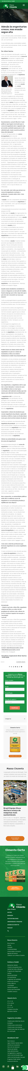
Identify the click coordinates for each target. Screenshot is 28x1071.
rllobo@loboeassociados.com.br (11, 650)
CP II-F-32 (10, 1001)
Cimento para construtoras (14, 1025)
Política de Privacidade (13, 989)
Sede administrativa (12, 1051)
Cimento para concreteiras (14, 1027)
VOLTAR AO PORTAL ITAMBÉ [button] (8, 1)
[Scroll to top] (13, 1068)
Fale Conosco (11, 1041)
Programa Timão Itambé (14, 1059)
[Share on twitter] (11, 667)
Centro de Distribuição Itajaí (15, 1055)
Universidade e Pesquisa (20, 661)
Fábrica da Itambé (12, 1049)
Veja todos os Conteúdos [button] (15, 838)
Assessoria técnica (12, 1061)
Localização (10, 985)
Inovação (10, 915)
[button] (23, 7)
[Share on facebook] (9, 667)
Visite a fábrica (11, 983)
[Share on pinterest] (15, 667)
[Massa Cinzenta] (9, 6)
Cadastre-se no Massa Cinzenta (15, 955)
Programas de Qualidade (14, 979)
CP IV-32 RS (10, 1003)
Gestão (9, 912)
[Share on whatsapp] (19, 667)
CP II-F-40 (10, 1007)
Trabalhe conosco (12, 991)
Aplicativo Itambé (12, 1011)
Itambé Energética (12, 987)
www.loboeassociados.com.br (15, 648)
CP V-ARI (9, 1005)
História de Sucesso (12, 981)
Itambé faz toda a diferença (15, 969)
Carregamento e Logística (14, 1053)
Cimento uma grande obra (14, 967)
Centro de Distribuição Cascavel (16, 1057)
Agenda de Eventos (13, 924)
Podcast (10, 928)
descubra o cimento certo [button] (15, 888)
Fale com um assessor (13, 1047)
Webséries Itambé (12, 965)
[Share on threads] (13, 667)
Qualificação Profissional (20, 662)
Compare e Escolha (12, 1009)
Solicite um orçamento (13, 1045)
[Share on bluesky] (21, 667)
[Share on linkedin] (17, 667)
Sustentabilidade (12, 918)
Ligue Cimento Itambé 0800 (15, 1043)
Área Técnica (11, 909)
